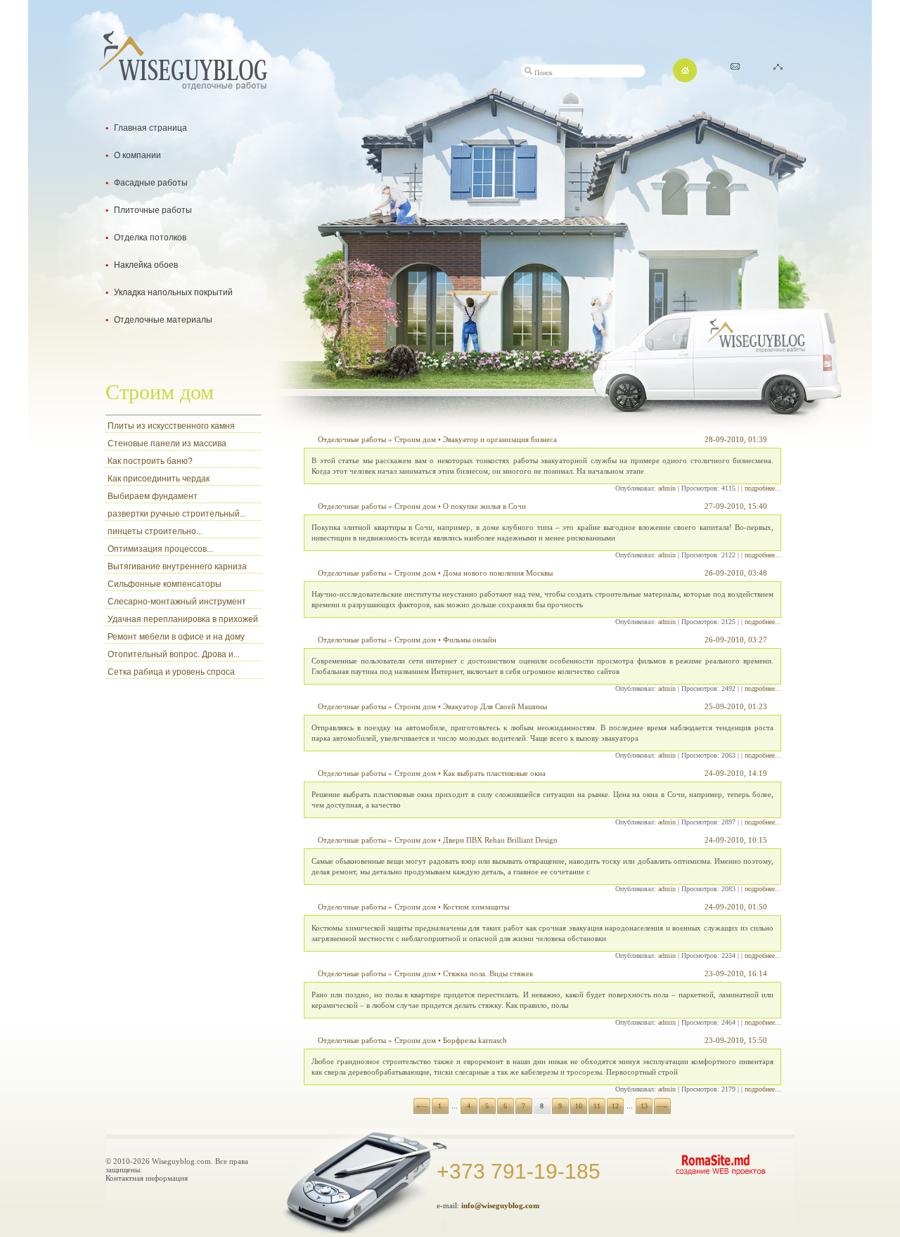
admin (667, 488)
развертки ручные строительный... (177, 514)
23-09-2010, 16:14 (736, 973)
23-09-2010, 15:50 (736, 1040)
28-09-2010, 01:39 (736, 439)
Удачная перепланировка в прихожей (183, 619)
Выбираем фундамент (153, 496)
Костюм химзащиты (476, 906)
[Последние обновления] (735, 66)
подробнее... (763, 488)
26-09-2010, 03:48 (736, 573)
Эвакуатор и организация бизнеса (500, 439)
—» (662, 1106)
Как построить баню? (150, 461)
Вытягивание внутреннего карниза (177, 566)
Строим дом (415, 439)
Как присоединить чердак (159, 479)
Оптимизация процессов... (160, 549)
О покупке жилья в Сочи (484, 506)
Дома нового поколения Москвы (498, 573)
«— (421, 1106)
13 (644, 1106)
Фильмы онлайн (469, 639)
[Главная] (685, 78)
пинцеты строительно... (155, 531)
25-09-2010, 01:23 (736, 706)
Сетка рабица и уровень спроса (171, 672)
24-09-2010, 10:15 (736, 840)
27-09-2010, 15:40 (736, 506)
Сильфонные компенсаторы (164, 584)
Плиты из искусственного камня (171, 426)
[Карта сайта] (778, 66)
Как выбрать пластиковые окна (494, 773)
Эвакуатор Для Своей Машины (495, 706)
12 (615, 1106)
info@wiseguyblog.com (500, 1205)
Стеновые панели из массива (167, 443)
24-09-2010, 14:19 (736, 773)
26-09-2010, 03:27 (736, 639)
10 (578, 1106)
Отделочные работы (352, 439)
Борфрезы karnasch (475, 1040)
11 (596, 1106)
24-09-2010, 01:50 (736, 906)
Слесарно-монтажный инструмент (177, 602)
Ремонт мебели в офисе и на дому (176, 637)
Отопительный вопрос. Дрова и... (174, 654)
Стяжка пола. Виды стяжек (488, 973)
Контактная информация (146, 1178)
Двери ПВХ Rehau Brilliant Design (500, 840)
